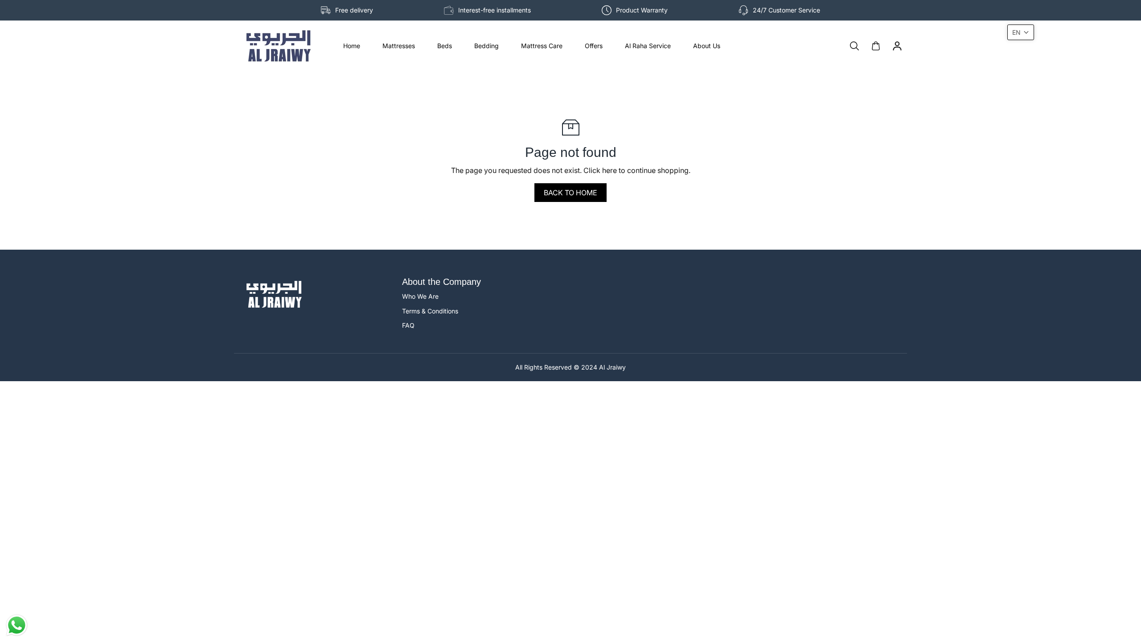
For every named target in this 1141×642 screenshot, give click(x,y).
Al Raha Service (648, 45)
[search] (854, 46)
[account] (897, 46)
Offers (594, 45)
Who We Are (420, 296)
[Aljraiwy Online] (278, 46)
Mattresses (398, 45)
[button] (1021, 32)
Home (351, 45)
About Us (706, 45)
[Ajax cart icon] (876, 46)
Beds (444, 45)
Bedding (486, 45)
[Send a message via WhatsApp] (16, 625)
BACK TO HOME (570, 192)
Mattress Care (541, 45)
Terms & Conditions (430, 311)
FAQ (408, 325)
